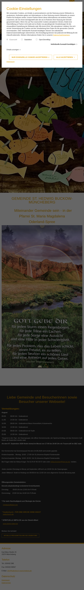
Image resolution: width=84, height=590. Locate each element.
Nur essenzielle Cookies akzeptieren (29, 57)
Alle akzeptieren (64, 57)
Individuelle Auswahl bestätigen (63, 44)
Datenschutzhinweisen (61, 35)
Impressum (11, 62)
